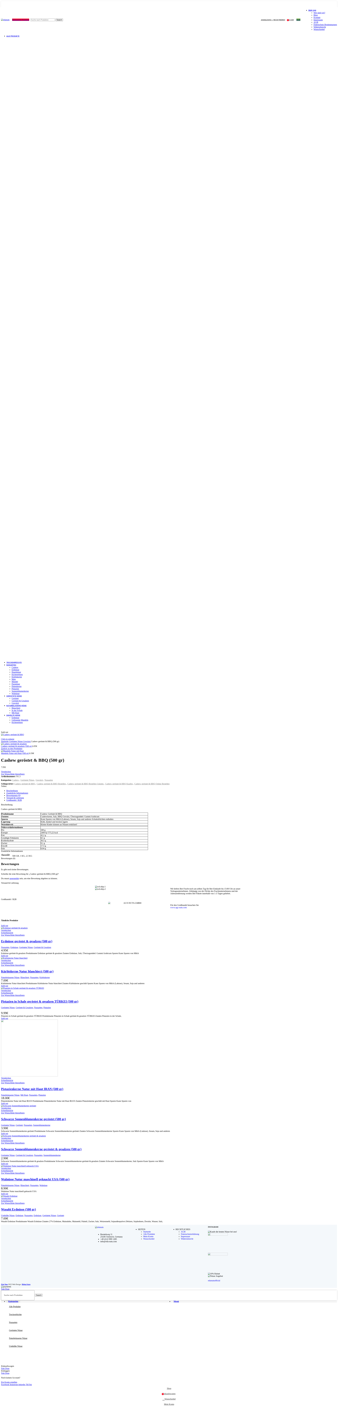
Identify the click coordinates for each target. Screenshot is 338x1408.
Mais (14, 679)
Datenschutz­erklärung (190, 1234)
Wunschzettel (319, 29)
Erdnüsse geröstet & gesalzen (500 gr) (26, 941)
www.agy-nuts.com (178, 907)
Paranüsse (16, 684)
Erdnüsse (15, 670)
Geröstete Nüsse (16, 741)
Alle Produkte (149, 1234)
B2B (298, 20)
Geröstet (15, 698)
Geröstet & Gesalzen (20, 701)
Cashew (15, 667)
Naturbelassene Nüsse (10, 977)
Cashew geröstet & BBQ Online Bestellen (152, 784)
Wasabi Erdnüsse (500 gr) (18, 1209)
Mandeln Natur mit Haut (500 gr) (15, 753)
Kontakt (317, 17)
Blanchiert (16, 708)
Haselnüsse (16, 672)
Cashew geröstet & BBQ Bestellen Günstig (85, 784)
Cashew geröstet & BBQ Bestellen (51, 784)
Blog (316, 15)
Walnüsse (16, 693)
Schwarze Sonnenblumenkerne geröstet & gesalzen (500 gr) (41, 1149)
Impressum (318, 20)
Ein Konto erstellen (9, 1382)
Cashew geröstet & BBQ (24, 784)
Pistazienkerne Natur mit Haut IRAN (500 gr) (32, 1089)
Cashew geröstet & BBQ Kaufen (119, 784)
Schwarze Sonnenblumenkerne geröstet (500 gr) (33, 1119)
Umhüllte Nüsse (8, 1215)
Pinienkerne (17, 686)
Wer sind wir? (319, 13)
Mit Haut (15, 713)
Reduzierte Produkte (20, 20)
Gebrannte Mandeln (20, 720)
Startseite (5, 741)
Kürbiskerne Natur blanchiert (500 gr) (27, 971)
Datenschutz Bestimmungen (325, 24)
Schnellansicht (7, 933)
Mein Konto (148, 1236)
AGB (316, 22)
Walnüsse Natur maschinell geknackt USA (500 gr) (35, 1179)
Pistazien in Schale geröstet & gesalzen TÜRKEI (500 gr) (39, 1001)
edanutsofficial (214, 1280)
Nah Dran (5, 1289)
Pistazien (15, 689)
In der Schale (17, 710)
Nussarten (48, 780)
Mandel (15, 682)
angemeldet (14, 878)
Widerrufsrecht (320, 27)
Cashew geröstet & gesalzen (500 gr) (16, 746)
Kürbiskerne (17, 677)
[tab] (171, 791)
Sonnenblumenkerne (20, 691)
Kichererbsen (17, 674)
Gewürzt (15, 703)
